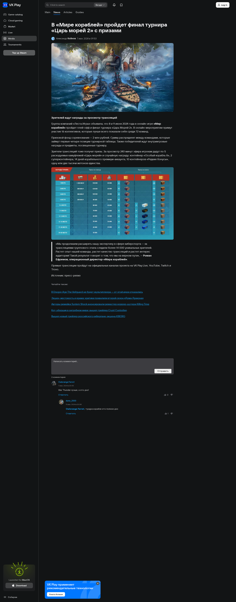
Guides (80, 12)
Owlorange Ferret (66, 382)
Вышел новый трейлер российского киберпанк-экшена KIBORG (88, 316)
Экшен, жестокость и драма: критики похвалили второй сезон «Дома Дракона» (97, 298)
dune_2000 (71, 401)
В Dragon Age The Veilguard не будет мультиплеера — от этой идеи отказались (97, 291)
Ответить (63, 394)
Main (47, 12)
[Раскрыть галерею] (112, 203)
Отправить (163, 371)
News (57, 12)
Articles (68, 12)
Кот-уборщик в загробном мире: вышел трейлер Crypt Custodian (89, 310)
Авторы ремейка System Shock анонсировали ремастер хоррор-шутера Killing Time (100, 304)
